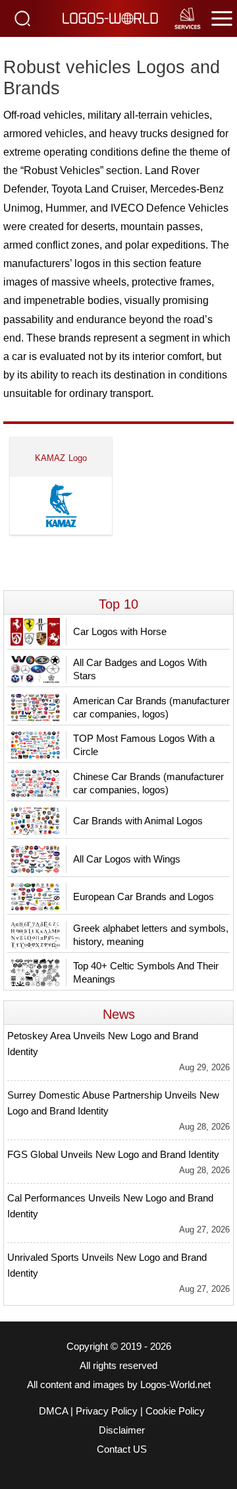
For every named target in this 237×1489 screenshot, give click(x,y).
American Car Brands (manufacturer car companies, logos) (151, 707)
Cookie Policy (175, 1411)
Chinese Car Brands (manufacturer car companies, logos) (148, 783)
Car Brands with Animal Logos (138, 820)
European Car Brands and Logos (143, 896)
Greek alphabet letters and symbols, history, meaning (150, 935)
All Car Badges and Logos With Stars (140, 669)
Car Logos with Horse (120, 631)
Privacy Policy (107, 1411)
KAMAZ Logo (61, 458)
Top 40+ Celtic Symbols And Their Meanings (146, 972)
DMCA (53, 1411)
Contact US (122, 1449)
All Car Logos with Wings (126, 859)
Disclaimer (122, 1430)
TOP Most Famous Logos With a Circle (144, 745)
